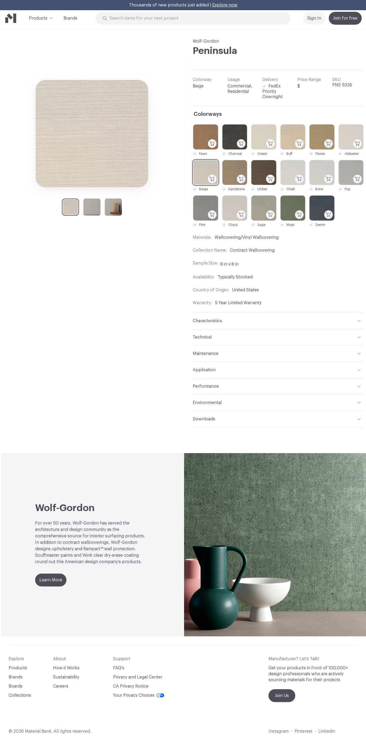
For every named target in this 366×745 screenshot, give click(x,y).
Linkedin (326, 731)
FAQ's (118, 668)
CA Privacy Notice (130, 686)
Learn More (50, 580)
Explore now (224, 5)
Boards (16, 686)
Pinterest (303, 731)
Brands (70, 18)
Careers (60, 686)
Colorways (208, 114)
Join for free (345, 18)
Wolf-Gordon (206, 41)
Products (38, 18)
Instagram (278, 731)
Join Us (282, 695)
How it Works (66, 668)
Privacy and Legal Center (137, 677)
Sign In (314, 18)
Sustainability (66, 677)
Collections (20, 695)
